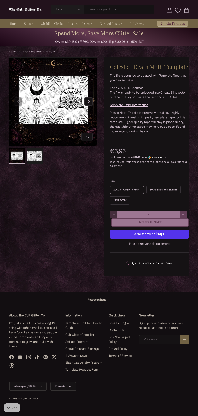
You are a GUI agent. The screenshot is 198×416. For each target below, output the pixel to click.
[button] (186, 10)
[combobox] (102, 9)
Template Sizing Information (129, 105)
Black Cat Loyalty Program (83, 363)
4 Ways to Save (76, 356)
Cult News (137, 24)
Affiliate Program (76, 342)
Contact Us (116, 330)
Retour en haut (97, 300)
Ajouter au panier (150, 222)
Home (14, 24)
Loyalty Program (120, 323)
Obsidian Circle (52, 24)
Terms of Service (120, 356)
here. (130, 80)
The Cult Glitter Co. (28, 398)
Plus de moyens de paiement (149, 244)
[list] (53, 102)
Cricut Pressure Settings (82, 349)
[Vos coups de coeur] (178, 10)
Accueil (13, 52)
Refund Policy (118, 349)
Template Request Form (82, 370)
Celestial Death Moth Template (38, 52)
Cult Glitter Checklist (79, 335)
